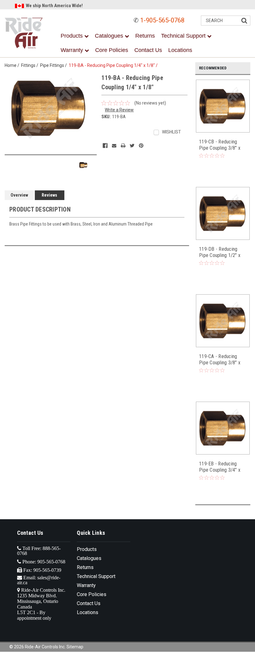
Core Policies (111, 50)
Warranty (73, 50)
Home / (13, 65)
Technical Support (184, 36)
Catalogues (110, 36)
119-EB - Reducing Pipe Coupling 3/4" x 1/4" (219, 467)
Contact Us (148, 50)
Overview (19, 195)
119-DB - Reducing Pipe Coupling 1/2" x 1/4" (219, 252)
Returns (145, 36)
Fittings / (30, 65)
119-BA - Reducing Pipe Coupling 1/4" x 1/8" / (114, 65)
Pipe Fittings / (54, 65)
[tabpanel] (223, 126)
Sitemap (75, 646)
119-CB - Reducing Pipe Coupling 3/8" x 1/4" (219, 145)
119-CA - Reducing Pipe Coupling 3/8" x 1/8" (219, 359)
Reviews (49, 195)
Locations (180, 50)
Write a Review (119, 109)
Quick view (223, 128)
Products (72, 36)
